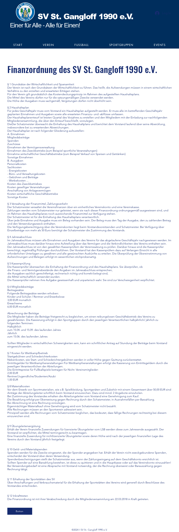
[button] (48, 45)
